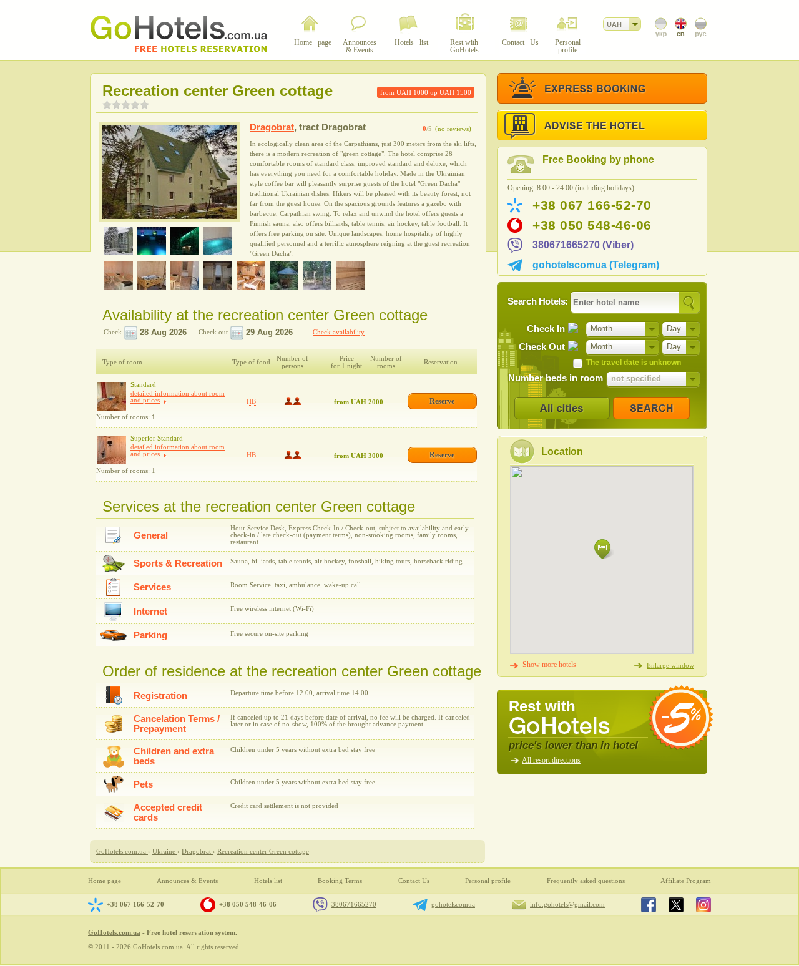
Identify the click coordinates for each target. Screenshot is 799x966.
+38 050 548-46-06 (592, 225)
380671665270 (353, 904)
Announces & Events (187, 880)
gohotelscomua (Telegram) (595, 265)
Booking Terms (340, 880)
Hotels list (268, 880)
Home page (104, 880)
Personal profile (488, 880)
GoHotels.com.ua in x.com (676, 904)
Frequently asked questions (586, 880)
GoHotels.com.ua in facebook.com (648, 904)
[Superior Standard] (111, 450)
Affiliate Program (685, 880)
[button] (604, 549)
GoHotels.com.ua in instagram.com (703, 904)
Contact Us (413, 880)
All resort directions (551, 760)
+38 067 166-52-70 (592, 205)
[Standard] (111, 396)
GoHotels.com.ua (114, 932)
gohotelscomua (453, 904)
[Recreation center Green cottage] (169, 172)
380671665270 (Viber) (583, 245)
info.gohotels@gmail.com (567, 904)
